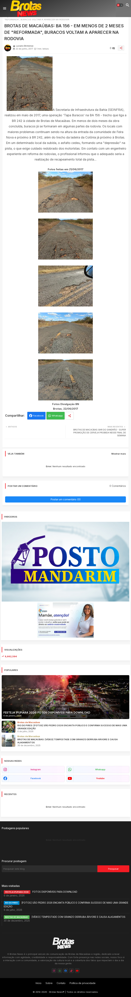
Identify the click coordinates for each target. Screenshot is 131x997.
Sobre (49, 983)
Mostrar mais (118, 453)
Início (38, 983)
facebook (36, 778)
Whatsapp (57, 415)
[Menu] (4, 8)
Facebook (38, 415)
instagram (36, 769)
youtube (100, 778)
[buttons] (54, 970)
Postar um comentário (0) (65, 499)
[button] (120, 5)
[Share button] (70, 416)
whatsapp (100, 769)
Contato (61, 983)
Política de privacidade (83, 983)
